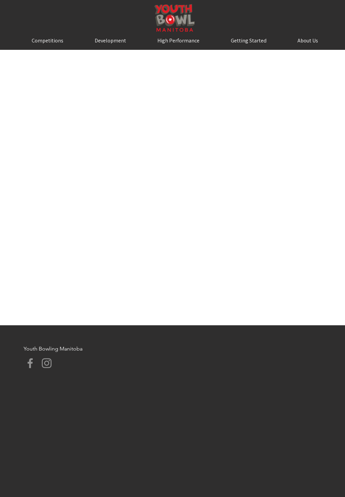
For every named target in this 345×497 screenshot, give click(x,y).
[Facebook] (30, 363)
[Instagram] (46, 363)
